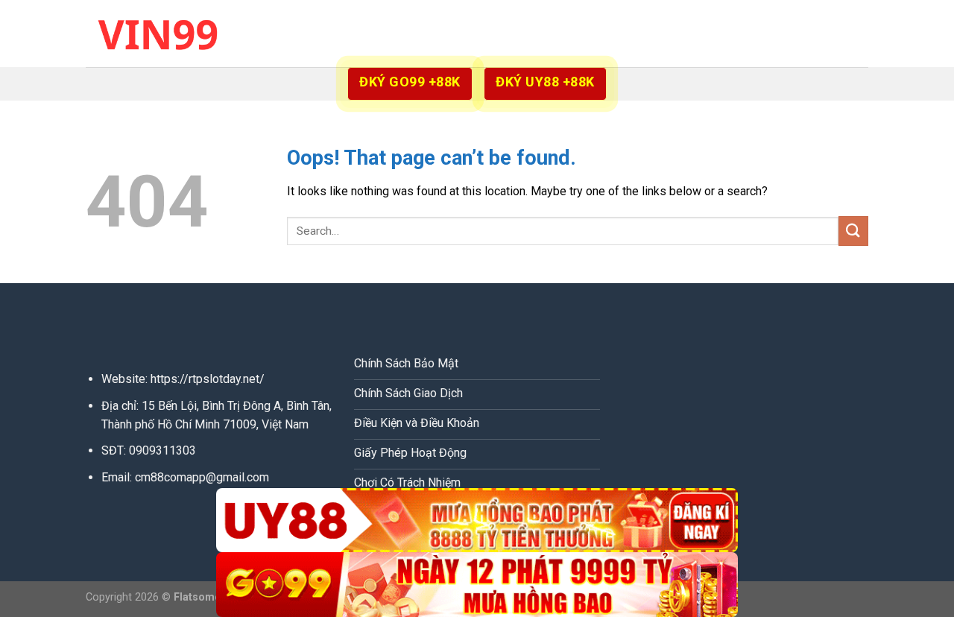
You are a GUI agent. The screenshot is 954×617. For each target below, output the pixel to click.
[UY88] (477, 520)
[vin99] (160, 33)
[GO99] (477, 584)
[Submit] (853, 230)
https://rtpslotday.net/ (208, 379)
